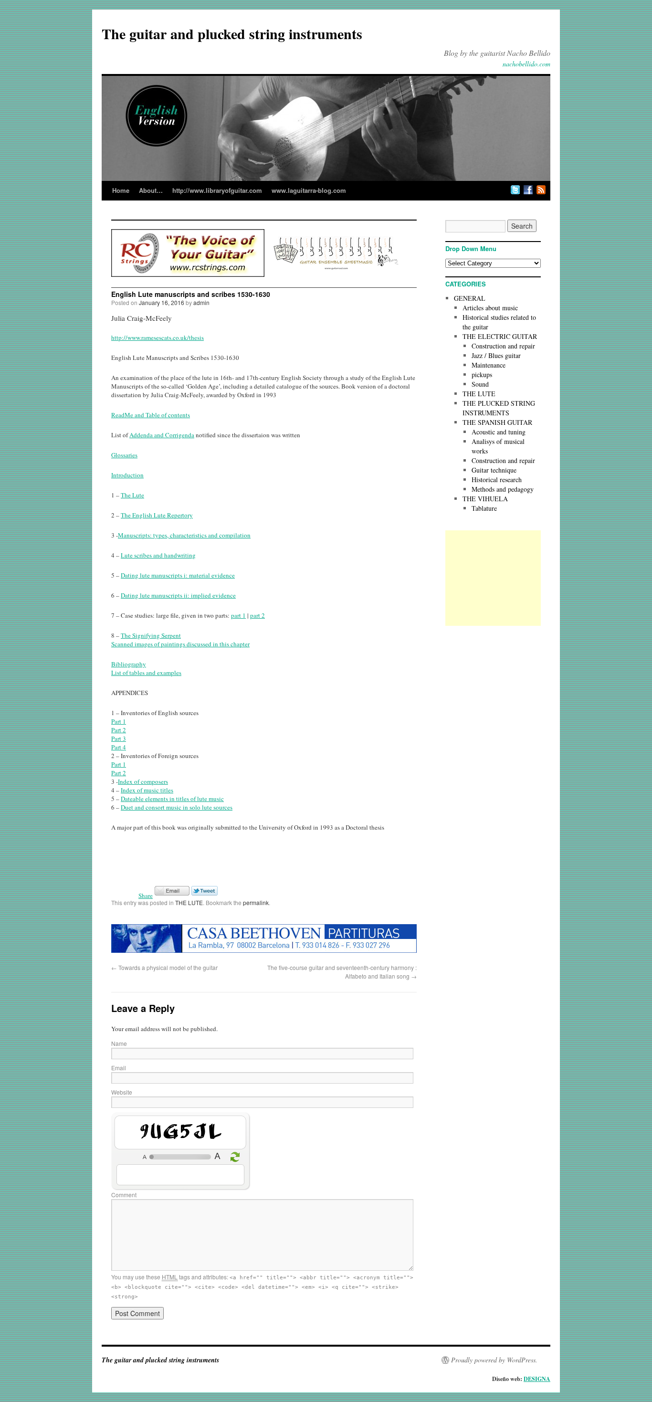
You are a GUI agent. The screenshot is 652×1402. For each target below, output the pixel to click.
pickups (482, 374)
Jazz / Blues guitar (496, 355)
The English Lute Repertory (157, 515)
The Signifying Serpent (151, 635)
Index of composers (143, 781)
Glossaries (124, 455)
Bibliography (128, 664)
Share (145, 895)
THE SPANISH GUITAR (497, 422)
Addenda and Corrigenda (161, 435)
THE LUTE (189, 902)
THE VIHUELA (485, 498)
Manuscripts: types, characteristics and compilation (184, 535)
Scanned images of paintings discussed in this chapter (180, 644)
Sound (480, 384)
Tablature (484, 508)
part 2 (257, 615)
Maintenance (488, 364)
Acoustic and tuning (499, 431)
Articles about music (490, 307)
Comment (124, 1195)
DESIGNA (537, 1379)
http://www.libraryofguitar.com (217, 190)
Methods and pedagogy (503, 489)
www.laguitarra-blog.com (309, 190)
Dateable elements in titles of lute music (172, 798)
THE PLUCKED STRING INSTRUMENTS (499, 408)
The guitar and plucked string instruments (232, 33)
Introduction (127, 475)
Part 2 (118, 730)
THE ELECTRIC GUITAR (500, 336)
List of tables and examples (146, 672)
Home (120, 190)
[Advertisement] (493, 578)
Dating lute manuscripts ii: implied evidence (178, 595)
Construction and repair (503, 345)
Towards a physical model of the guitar (164, 967)
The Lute (132, 495)
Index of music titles (147, 790)
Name (119, 1043)
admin (201, 302)
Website (121, 1092)
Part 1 (118, 721)
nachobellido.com (526, 63)
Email (118, 1068)
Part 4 (118, 747)
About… (151, 190)
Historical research (497, 479)
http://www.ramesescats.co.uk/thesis (157, 337)
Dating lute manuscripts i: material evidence (178, 575)
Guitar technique (494, 469)
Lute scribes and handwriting (158, 555)
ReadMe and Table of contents (150, 415)
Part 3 (118, 738)
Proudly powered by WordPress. (494, 1360)
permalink (256, 902)
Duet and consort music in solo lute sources (176, 807)
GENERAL (469, 298)
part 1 (238, 615)
